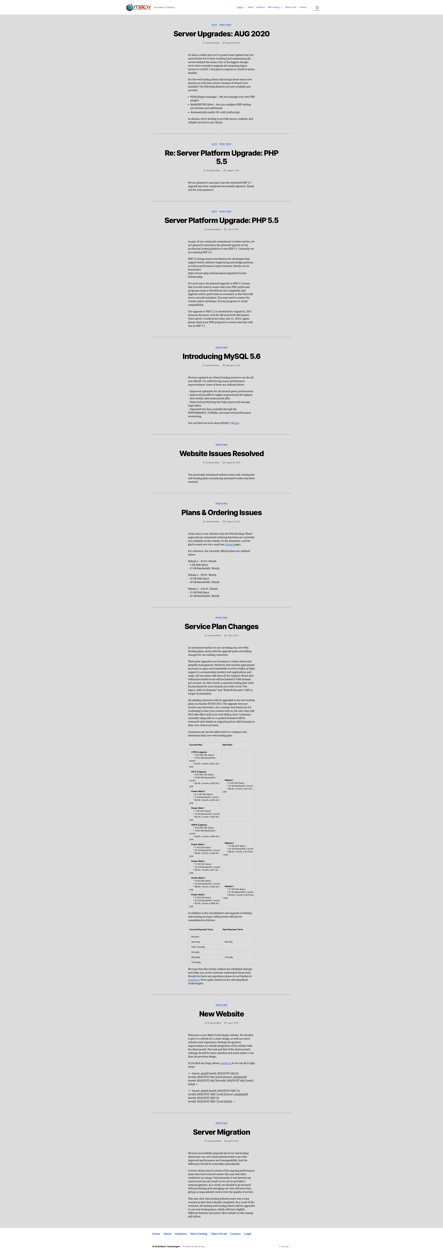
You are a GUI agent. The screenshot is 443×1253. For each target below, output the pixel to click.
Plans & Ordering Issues (221, 512)
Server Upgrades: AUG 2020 (222, 33)
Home (239, 7)
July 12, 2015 (233, 229)
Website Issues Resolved (221, 453)
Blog (214, 25)
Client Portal (290, 7)
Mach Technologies (170, 1246)
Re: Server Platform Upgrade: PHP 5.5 (221, 157)
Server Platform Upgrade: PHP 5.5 (222, 220)
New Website (221, 1013)
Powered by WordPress (194, 1246)
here (236, 423)
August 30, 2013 (233, 462)
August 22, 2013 (233, 521)
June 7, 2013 (233, 635)
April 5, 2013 (233, 1141)
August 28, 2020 (233, 43)
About (250, 7)
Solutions (260, 7)
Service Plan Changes (222, 626)
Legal (247, 1233)
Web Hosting (274, 7)
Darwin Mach (213, 43)
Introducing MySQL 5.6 (221, 356)
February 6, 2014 (233, 365)
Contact (303, 7)
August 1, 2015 (233, 170)
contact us (193, 979)
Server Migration (221, 1132)
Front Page (225, 25)
